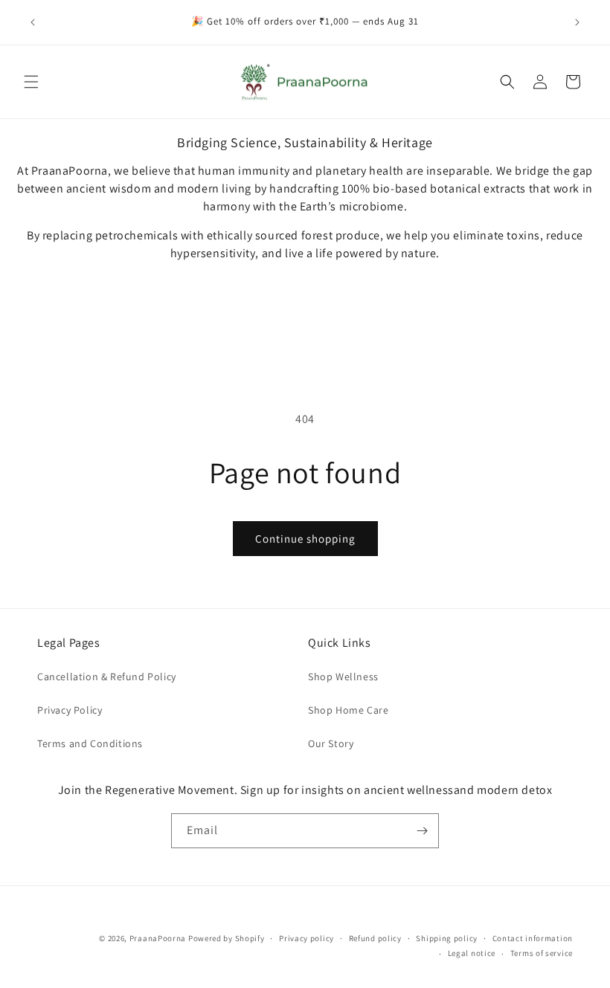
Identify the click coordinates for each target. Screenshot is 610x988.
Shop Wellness (343, 676)
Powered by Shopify (226, 938)
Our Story (330, 743)
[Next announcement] (576, 22)
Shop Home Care (348, 710)
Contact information (532, 938)
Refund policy (375, 938)
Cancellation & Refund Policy (106, 676)
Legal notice (471, 953)
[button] (31, 81)
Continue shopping (305, 539)
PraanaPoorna (157, 938)
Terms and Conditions (90, 743)
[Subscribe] (421, 830)
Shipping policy (447, 938)
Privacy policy (306, 938)
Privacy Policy (69, 710)
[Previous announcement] (33, 22)
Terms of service (541, 953)
